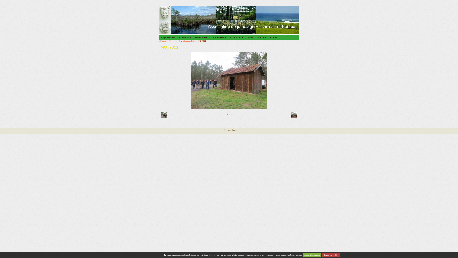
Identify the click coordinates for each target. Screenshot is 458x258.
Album (261, 37)
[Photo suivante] (295, 115)
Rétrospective (201, 37)
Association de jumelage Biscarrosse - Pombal (252, 26)
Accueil (164, 41)
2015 (178, 41)
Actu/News (183, 37)
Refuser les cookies (331, 255)
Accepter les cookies (312, 255)
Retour (229, 115)
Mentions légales (230, 130)
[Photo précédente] (163, 115)
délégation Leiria (189, 41)
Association (235, 37)
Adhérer (273, 37)
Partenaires (218, 37)
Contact (250, 37)
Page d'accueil (168, 37)
